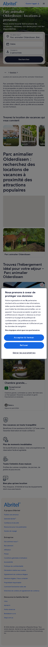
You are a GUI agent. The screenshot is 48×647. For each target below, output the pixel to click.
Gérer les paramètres (24, 353)
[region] (24, 323)
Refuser (24, 345)
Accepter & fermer (24, 337)
